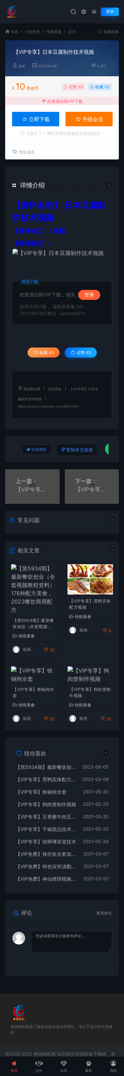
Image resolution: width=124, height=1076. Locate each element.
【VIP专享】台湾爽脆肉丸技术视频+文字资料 (92, 489)
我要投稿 (111, 32)
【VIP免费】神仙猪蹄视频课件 (46, 879)
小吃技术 (32, 32)
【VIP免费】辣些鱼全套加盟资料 (46, 854)
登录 (110, 11)
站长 (22, 66)
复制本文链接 (79, 449)
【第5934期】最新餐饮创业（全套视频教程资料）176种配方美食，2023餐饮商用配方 (34, 624)
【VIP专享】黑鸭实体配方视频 (90, 604)
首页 (14, 32)
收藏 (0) (102, 86)
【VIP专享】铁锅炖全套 (33, 692)
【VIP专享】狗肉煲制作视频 (90, 692)
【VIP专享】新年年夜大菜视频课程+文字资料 (32, 489)
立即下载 (39, 119)
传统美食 (54, 32)
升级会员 (92, 119)
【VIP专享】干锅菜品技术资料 (46, 829)
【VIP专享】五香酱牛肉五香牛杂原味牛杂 (46, 817)
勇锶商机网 (31, 389)
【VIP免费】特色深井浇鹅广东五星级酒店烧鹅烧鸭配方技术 (46, 866)
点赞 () (75, 86)
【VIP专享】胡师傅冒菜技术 (46, 841)
